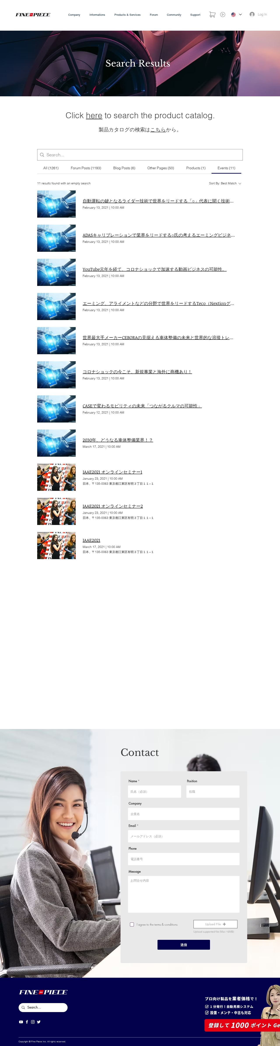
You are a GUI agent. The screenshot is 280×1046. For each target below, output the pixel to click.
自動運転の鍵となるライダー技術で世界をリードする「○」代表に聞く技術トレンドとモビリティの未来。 (159, 201)
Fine (33, 1041)
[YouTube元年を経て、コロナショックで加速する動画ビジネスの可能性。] (56, 272)
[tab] (51, 168)
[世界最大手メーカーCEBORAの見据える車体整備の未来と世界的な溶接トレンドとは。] (56, 340)
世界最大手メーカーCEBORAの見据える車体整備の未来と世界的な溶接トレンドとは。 (159, 337)
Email (132, 825)
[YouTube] (21, 1022)
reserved (60, 1041)
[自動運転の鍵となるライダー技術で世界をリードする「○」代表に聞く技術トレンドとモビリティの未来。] (56, 204)
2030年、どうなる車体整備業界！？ (118, 440)
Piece (39, 1041)
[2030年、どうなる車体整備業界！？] (56, 443)
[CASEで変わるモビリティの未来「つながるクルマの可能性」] (56, 409)
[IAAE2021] (56, 545)
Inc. (45, 1041)
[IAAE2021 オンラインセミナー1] (56, 477)
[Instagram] (32, 1022)
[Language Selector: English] (236, 14)
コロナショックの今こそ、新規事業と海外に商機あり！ (137, 371)
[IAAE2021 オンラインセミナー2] (56, 511)
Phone (132, 848)
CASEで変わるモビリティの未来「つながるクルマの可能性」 (142, 406)
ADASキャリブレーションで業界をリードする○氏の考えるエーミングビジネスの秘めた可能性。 (159, 235)
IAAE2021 (91, 540)
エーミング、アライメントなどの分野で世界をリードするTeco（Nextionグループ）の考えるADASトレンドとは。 (159, 303)
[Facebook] (26, 1022)
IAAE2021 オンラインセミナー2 (113, 506)
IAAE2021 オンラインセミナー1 (112, 472)
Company (135, 803)
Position (192, 781)
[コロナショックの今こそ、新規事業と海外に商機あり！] (56, 374)
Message (135, 871)
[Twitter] (38, 1022)
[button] (215, 924)
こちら (158, 129)
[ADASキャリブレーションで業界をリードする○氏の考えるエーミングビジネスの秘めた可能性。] (56, 238)
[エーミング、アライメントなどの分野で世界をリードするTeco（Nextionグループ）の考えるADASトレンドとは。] (56, 306)
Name (133, 781)
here (94, 115)
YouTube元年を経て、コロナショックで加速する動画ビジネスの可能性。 (155, 269)
